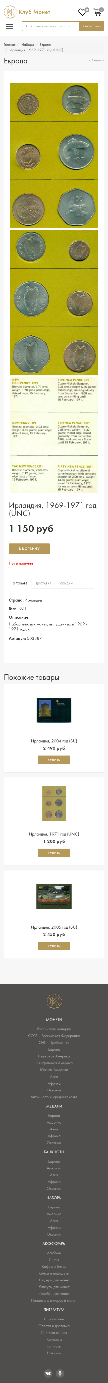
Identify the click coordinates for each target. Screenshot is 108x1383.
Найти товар (91, 26)
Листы (54, 1259)
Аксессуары (54, 1243)
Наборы (27, 45)
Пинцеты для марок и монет (54, 1300)
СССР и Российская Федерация (54, 1036)
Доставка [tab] (44, 583)
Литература (54, 1310)
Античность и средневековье (54, 1097)
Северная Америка (54, 1056)
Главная (10, 45)
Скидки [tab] (66, 583)
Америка (54, 1122)
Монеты (54, 1019)
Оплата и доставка (54, 1326)
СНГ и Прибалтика (54, 1042)
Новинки (54, 1353)
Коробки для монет (54, 1293)
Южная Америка (54, 1070)
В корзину (29, 549)
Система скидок (54, 1332)
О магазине (54, 1319)
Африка (54, 1083)
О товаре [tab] (20, 583)
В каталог (97, 60)
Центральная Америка (54, 1063)
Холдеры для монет (54, 1280)
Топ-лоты (54, 1346)
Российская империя (54, 1029)
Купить (54, 760)
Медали (54, 1106)
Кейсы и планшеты (54, 1273)
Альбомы (54, 1253)
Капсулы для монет (54, 1287)
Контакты (54, 1339)
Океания (54, 1090)
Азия (54, 1076)
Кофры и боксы (54, 1266)
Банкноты (54, 1152)
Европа (45, 45)
